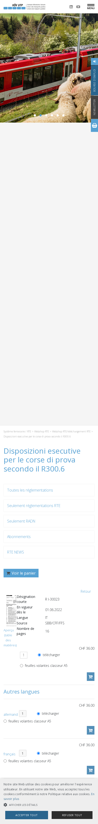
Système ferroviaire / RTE (17, 431)
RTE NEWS (15, 552)
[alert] (49, 801)
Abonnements (19, 536)
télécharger (51, 655)
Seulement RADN (21, 521)
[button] (49, 804)
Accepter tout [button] (26, 815)
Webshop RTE (41, 431)
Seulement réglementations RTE (33, 505)
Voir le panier (23, 573)
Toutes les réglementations (30, 490)
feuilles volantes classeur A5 (46, 665)
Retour (86, 591)
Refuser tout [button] (72, 815)
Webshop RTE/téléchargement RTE (71, 431)
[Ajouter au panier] (90, 676)
